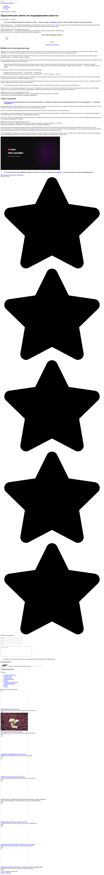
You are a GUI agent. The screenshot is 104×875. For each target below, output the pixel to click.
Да (7, 37)
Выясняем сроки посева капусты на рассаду (13, 776)
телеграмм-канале (10, 102)
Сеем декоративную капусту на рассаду (12, 731)
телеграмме (53, 22)
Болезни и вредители (10, 675)
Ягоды (6, 686)
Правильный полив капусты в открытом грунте (14, 821)
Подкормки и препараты (11, 682)
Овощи (6, 680)
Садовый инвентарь (9, 683)
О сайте (6, 8)
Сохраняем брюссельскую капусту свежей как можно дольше (18, 844)
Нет (7, 39)
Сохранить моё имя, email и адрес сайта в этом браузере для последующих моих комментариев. (29, 659)
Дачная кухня (7, 676)
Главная (6, 5)
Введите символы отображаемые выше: (20, 666)
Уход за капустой (18, 175)
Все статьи (7, 7)
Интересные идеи (9, 679)
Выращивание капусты (7, 175)
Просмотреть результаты (52, 44)
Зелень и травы (8, 678)
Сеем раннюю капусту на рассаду (10, 709)
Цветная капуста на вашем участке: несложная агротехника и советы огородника (23, 799)
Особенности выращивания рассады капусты (13, 754)
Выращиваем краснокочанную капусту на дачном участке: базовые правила (22, 867)
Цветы (6, 685)
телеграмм (58, 172)
